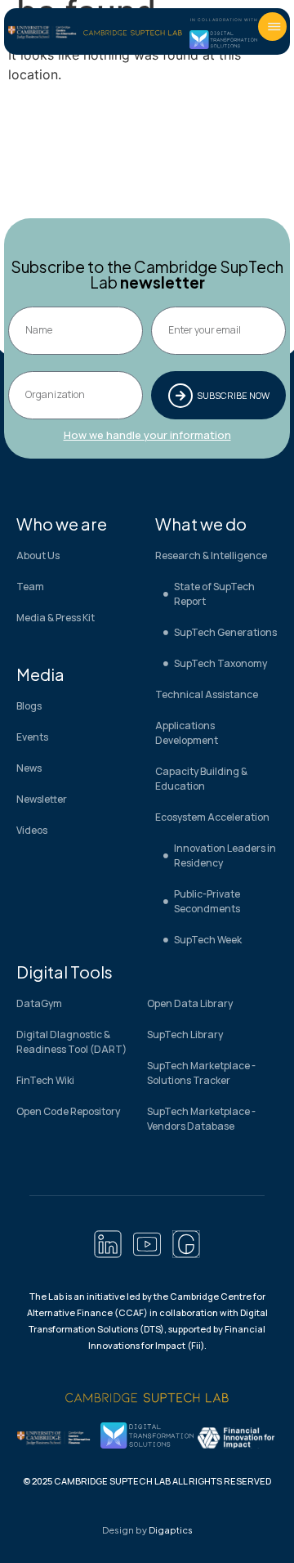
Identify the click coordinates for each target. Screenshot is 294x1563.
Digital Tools (64, 971)
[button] (272, 26)
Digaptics (171, 1530)
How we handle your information (147, 435)
